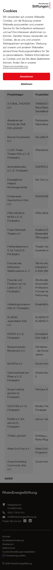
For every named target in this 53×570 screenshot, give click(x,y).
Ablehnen (26, 84)
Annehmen (26, 76)
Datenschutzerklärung (15, 66)
